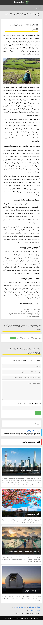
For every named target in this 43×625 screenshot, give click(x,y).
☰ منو (38, 7)
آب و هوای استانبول (33, 514)
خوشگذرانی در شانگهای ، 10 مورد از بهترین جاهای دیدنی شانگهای (22, 471)
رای (13, 338)
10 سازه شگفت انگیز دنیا (32, 591)
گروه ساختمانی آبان (33, 431)
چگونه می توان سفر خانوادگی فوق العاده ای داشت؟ (23, 551)
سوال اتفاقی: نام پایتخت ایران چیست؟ (29, 403)
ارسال (38, 413)
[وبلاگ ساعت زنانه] (21, 2)
